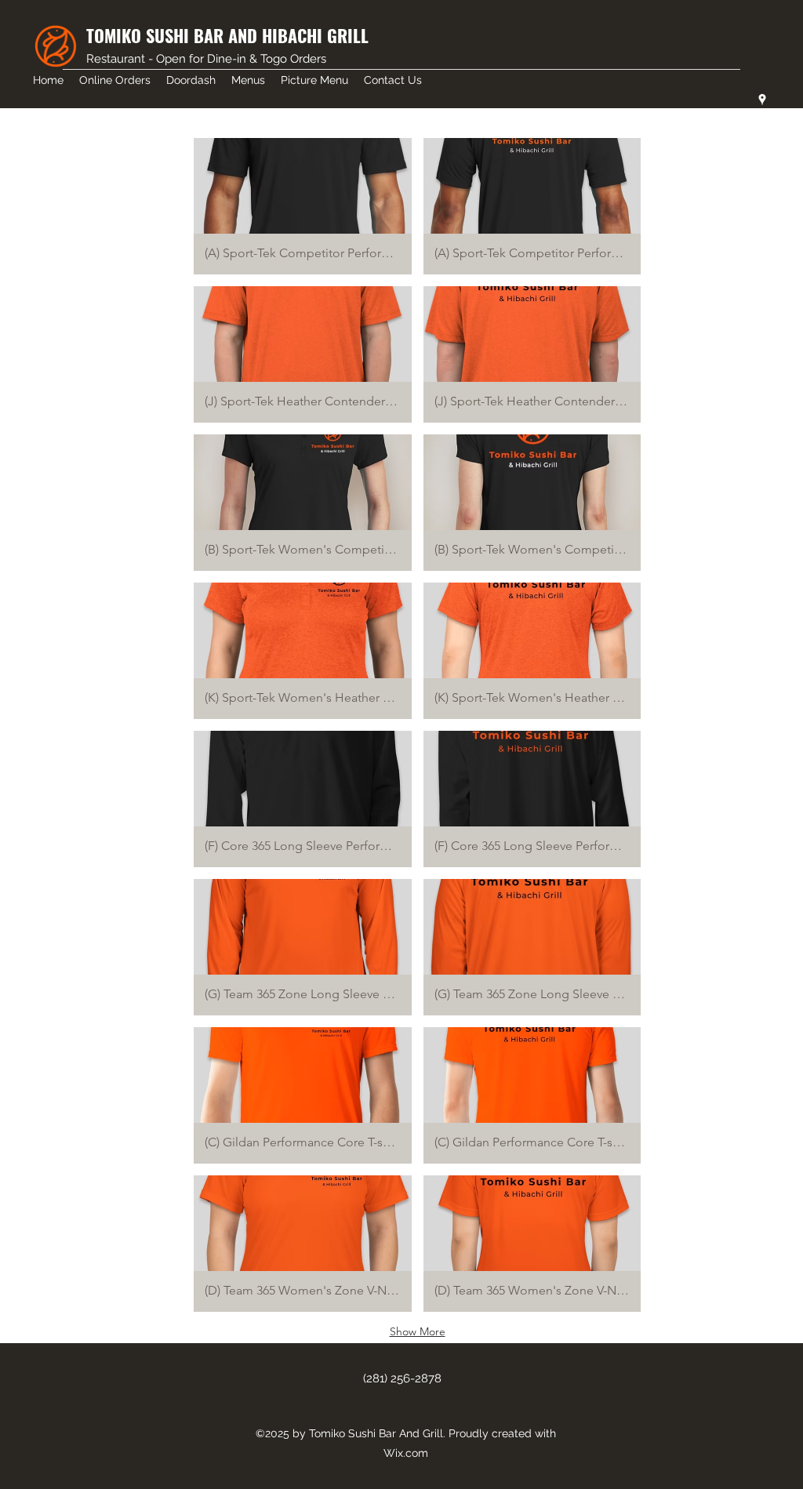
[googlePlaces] (762, 99)
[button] (303, 206)
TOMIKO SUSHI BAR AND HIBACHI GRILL (227, 35)
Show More (417, 1331)
